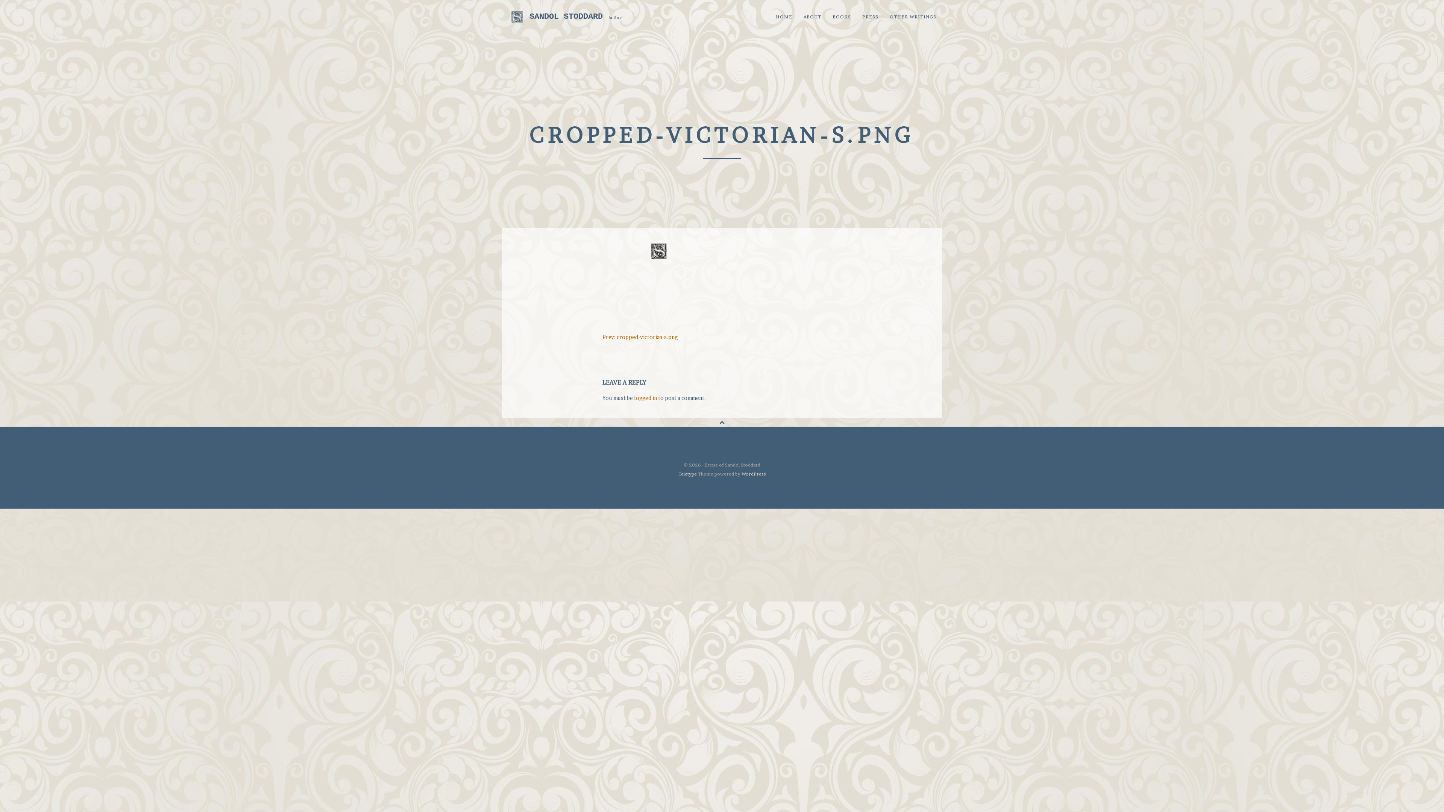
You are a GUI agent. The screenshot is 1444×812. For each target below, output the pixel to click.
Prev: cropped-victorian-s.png (640, 337)
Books (842, 17)
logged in (645, 398)
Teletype (687, 474)
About (812, 17)
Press (870, 17)
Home (784, 17)
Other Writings (913, 17)
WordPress (754, 474)
